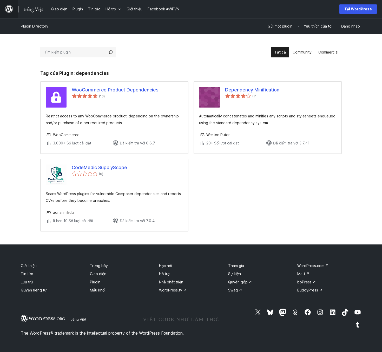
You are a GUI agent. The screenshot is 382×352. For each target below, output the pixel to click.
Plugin (95, 282)
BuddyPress (309, 290)
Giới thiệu (29, 265)
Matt (303, 273)
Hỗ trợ (164, 273)
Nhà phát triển (171, 282)
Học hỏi (165, 265)
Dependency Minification (252, 89)
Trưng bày (99, 265)
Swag (235, 290)
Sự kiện (234, 273)
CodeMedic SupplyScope (99, 167)
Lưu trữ (27, 282)
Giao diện (98, 273)
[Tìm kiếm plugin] (111, 52)
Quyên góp (240, 282)
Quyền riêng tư (34, 290)
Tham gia (236, 265)
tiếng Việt (78, 319)
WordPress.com (313, 265)
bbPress (306, 282)
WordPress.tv (173, 290)
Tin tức (27, 273)
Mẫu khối (97, 290)
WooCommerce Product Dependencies (115, 89)
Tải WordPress (358, 9)
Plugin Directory (34, 26)
